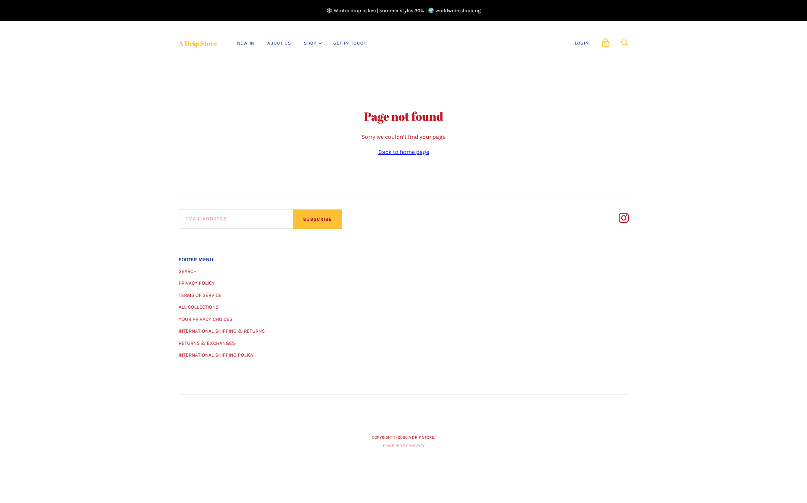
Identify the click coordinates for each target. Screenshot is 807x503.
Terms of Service (200, 295)
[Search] (624, 45)
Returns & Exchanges (207, 343)
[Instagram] (624, 219)
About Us (279, 43)
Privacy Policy (197, 283)
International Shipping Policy (216, 355)
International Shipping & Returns (222, 331)
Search (188, 271)
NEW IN (246, 43)
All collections (199, 307)
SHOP (310, 43)
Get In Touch (350, 43)
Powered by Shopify (404, 445)
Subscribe (317, 219)
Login (582, 43)
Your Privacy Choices (205, 319)
